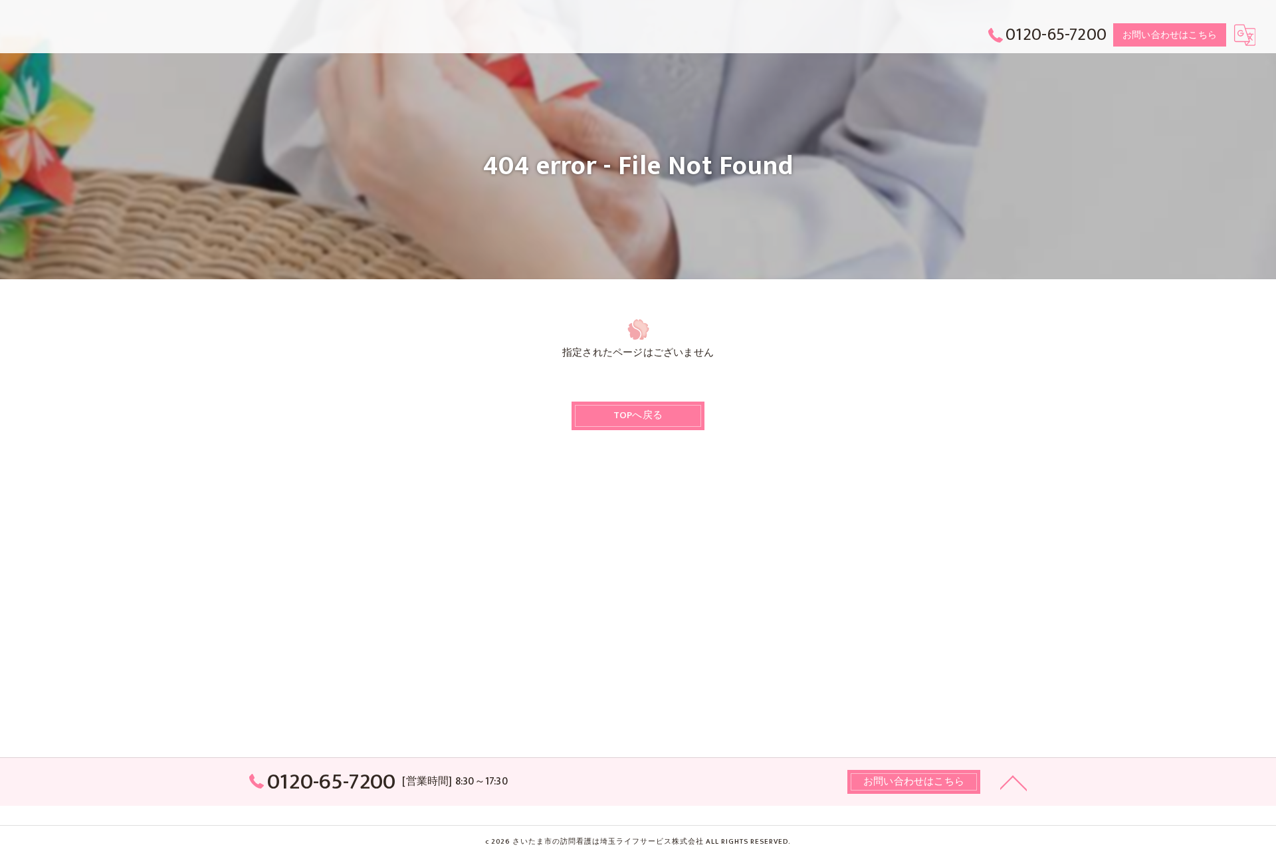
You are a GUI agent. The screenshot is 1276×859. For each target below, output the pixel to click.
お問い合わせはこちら (1169, 35)
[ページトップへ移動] (1013, 782)
